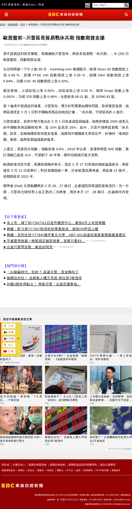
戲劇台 (40, 470)
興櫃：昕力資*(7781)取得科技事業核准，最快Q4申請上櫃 (52, 229)
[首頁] (66, 14)
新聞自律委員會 (38, 464)
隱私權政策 (125, 495)
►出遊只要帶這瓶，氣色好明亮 (28, 247)
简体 (41, 4)
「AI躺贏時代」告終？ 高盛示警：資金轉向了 (43, 272)
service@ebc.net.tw (121, 500)
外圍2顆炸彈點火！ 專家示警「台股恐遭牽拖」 (44, 284)
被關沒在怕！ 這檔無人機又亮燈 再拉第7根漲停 (44, 278)
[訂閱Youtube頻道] (8, 352)
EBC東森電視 (11, 4)
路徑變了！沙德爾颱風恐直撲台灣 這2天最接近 (111, 439)
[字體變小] (9, 340)
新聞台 (21, 470)
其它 (23, 24)
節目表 (5, 464)
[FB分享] (8, 327)
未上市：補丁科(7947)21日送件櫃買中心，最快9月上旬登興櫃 (56, 223)
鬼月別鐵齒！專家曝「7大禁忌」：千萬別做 (21, 398)
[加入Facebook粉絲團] (8, 346)
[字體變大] (8, 333)
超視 (78, 470)
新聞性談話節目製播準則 (83, 464)
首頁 (2, 24)
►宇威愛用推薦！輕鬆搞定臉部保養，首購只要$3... (44, 241)
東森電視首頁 (8, 470)
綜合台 (31, 470)
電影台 (60, 470)
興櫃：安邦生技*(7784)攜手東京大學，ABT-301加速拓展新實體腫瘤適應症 (66, 235)
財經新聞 (13, 24)
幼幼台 (50, 470)
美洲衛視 (87, 470)
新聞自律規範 (57, 464)
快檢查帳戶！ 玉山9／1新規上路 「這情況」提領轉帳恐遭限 (66, 398)
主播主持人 (19, 464)
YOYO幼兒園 (101, 470)
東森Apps (29, 4)
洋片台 (69, 470)
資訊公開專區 (108, 464)
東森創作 (115, 470)
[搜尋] (125, 17)
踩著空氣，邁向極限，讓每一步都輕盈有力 (21, 357)
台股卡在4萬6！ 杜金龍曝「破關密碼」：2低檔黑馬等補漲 (66, 357)
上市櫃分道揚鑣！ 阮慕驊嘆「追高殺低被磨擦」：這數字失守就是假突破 (111, 398)
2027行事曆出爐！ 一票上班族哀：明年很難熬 (111, 357)
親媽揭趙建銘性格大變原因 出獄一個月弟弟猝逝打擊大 (21, 439)
